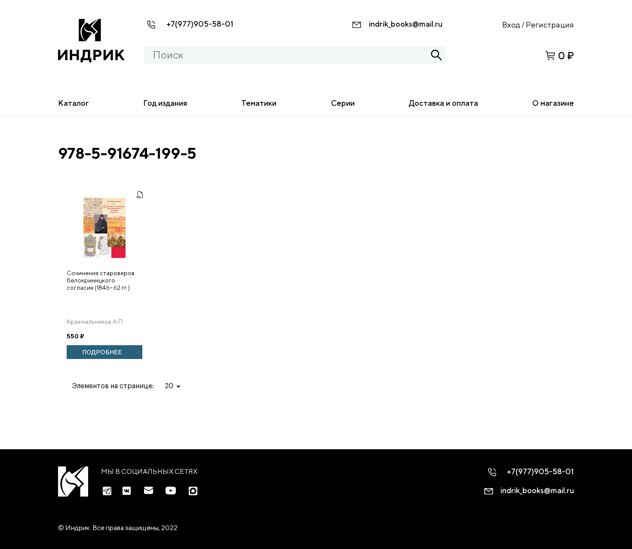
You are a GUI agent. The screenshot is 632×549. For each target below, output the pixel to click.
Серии (343, 102)
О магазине (553, 102)
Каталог (73, 102)
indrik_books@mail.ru (405, 23)
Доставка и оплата (443, 102)
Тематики (258, 102)
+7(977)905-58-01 (199, 23)
